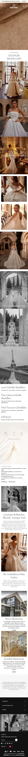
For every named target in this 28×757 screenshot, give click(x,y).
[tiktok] (12, 743)
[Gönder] (16, 740)
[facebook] (2, 743)
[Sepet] (26, 6)
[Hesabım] (23, 6)
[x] (3, 743)
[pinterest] (8, 743)
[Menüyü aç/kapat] (2, 6)
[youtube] (10, 743)
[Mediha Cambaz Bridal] (14, 6)
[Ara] (4, 6)
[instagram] (5, 743)
